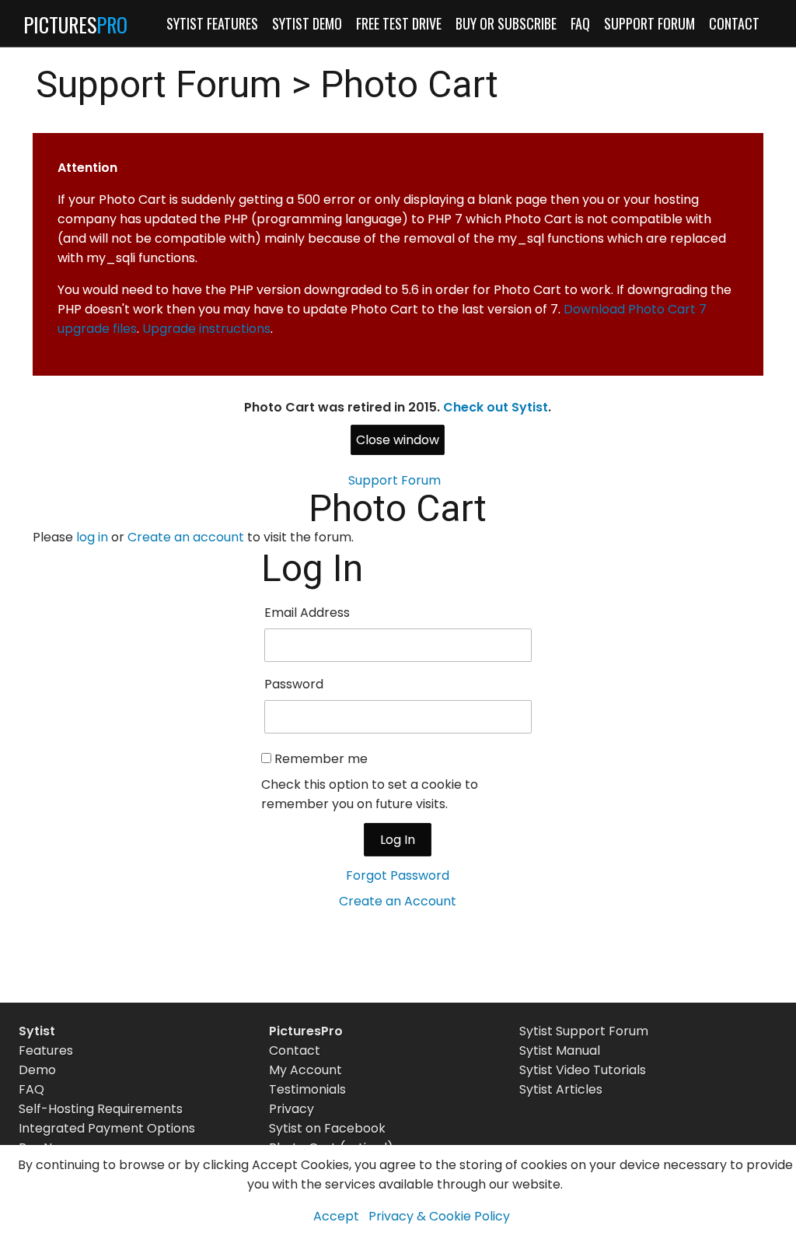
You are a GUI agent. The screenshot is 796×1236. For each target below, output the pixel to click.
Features (46, 1050)
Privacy (291, 1109)
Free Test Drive (399, 23)
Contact (734, 23)
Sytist (37, 1031)
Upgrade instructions (206, 329)
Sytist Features (212, 23)
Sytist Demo (307, 23)
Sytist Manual (559, 1050)
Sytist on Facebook (327, 1128)
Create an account (185, 537)
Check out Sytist (495, 407)
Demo (37, 1070)
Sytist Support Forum (583, 1031)
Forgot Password (397, 875)
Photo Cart (409, 84)
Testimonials (307, 1089)
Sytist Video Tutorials (582, 1070)
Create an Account (397, 901)
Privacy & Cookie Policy (439, 1216)
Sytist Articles (560, 1089)
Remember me (321, 759)
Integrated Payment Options (107, 1128)
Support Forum (649, 23)
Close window (397, 440)
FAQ (580, 23)
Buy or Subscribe (506, 23)
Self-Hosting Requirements (101, 1109)
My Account (305, 1070)
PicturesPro (306, 1031)
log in (92, 537)
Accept (336, 1216)
